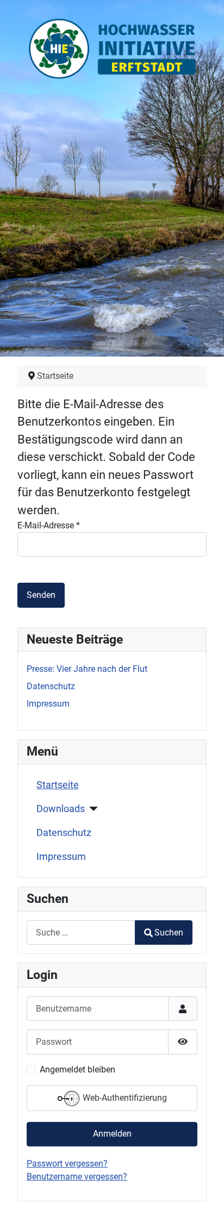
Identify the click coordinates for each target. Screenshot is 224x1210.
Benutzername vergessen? (77, 1176)
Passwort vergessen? (67, 1163)
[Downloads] (91, 809)
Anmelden (112, 1133)
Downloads (60, 808)
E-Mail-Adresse (48, 525)
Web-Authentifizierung (123, 1098)
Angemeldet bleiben (77, 1069)
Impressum (61, 856)
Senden (41, 595)
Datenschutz (63, 832)
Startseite (57, 784)
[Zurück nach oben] (205, 1189)
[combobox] (81, 932)
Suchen (168, 932)
